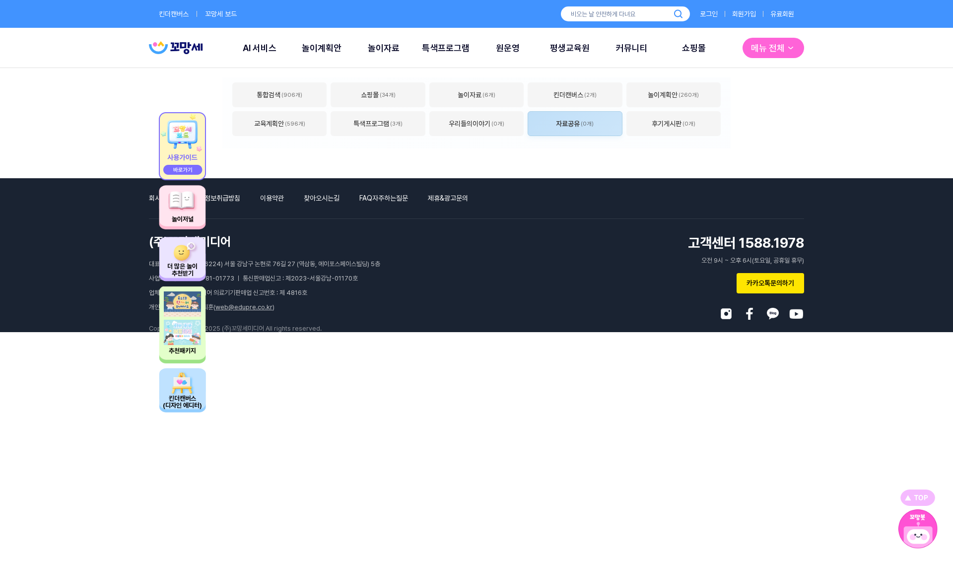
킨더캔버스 (174, 14)
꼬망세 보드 (221, 14)
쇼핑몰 (694, 48)
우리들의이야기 (476, 124)
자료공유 (575, 124)
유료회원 (782, 14)
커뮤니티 (632, 48)
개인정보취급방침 (216, 198)
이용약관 (272, 198)
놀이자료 (384, 48)
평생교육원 (570, 48)
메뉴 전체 (768, 48)
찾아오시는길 (322, 198)
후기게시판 (673, 124)
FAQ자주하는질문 (383, 198)
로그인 (709, 14)
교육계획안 (279, 124)
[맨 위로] (917, 498)
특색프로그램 (446, 48)
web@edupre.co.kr (243, 307)
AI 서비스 (259, 48)
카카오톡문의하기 (770, 283)
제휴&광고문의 (448, 198)
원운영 (508, 48)
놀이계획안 (321, 48)
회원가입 (744, 14)
